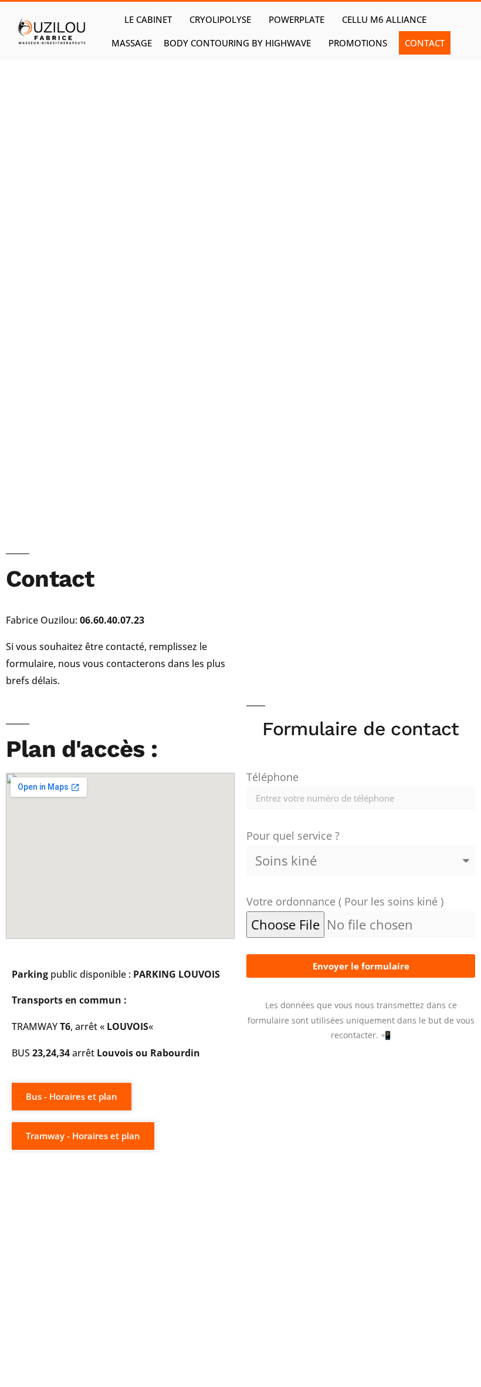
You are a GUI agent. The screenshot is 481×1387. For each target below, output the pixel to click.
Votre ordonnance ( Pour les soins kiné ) (344, 901)
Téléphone (272, 777)
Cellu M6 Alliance (384, 19)
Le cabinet (148, 19)
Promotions (357, 43)
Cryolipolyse (220, 19)
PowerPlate (296, 19)
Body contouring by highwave (237, 43)
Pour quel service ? (293, 836)
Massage (131, 43)
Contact (425, 43)
